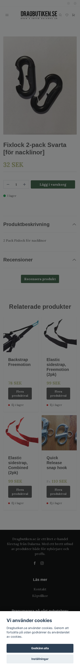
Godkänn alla (40, 648)
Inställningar (40, 659)
